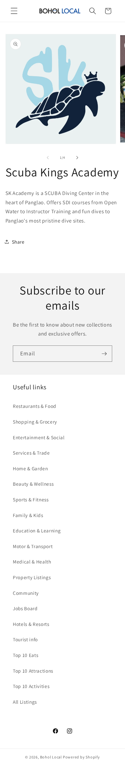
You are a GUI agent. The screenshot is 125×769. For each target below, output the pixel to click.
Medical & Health (32, 561)
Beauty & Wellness (33, 484)
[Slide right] (77, 157)
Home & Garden (30, 468)
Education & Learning (37, 530)
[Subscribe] (104, 353)
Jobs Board (25, 608)
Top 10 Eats (25, 655)
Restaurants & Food (34, 406)
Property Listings (32, 577)
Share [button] (18, 242)
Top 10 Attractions (33, 671)
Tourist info (25, 639)
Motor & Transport (33, 546)
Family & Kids (28, 515)
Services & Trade (31, 452)
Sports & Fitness (31, 499)
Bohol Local (51, 757)
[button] (14, 11)
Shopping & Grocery (35, 421)
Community (26, 593)
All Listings (25, 702)
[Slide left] (48, 157)
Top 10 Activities (31, 686)
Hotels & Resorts (31, 624)
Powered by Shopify (81, 757)
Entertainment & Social (39, 437)
